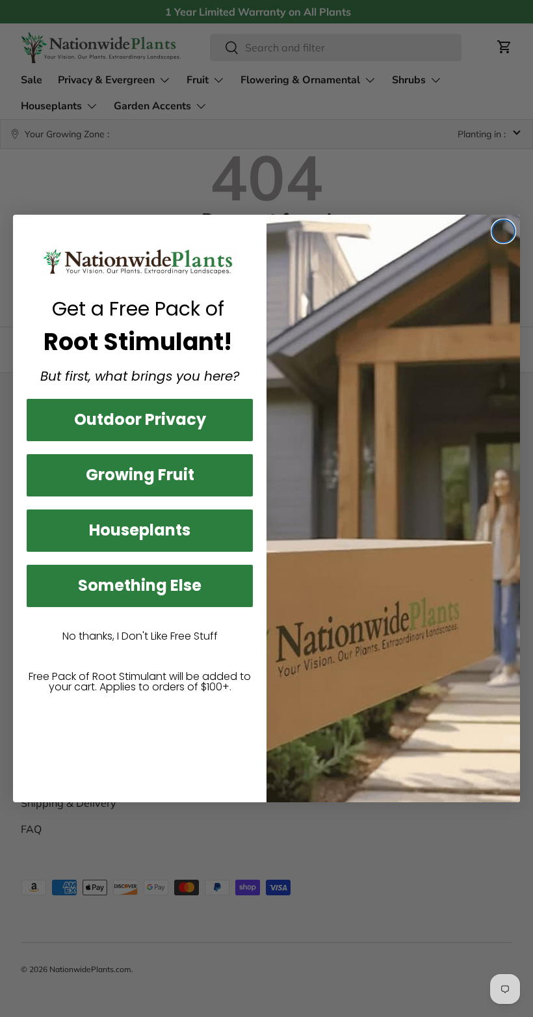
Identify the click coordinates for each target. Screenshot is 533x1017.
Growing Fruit (140, 474)
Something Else (140, 585)
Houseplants (139, 530)
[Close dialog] (503, 231)
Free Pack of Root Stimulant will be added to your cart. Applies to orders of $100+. (140, 681)
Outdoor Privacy (140, 419)
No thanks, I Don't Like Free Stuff (140, 636)
